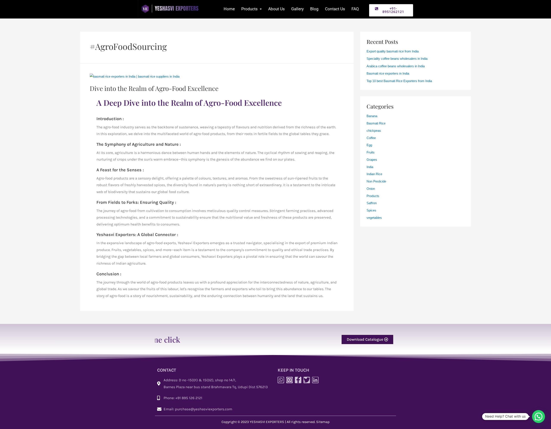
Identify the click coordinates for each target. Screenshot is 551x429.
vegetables (374, 217)
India (370, 167)
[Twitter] (306, 380)
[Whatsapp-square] (281, 380)
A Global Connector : (157, 234)
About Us (276, 8)
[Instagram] (289, 380)
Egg (369, 145)
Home (229, 8)
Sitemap (323, 422)
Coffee (371, 138)
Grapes (372, 159)
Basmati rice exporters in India (388, 73)
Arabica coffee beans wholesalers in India (396, 66)
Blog (314, 8)
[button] (391, 10)
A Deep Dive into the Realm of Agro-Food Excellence (189, 102)
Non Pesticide (376, 181)
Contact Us (335, 8)
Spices (371, 210)
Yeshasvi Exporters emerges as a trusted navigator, (220, 243)
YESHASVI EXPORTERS (267, 422)
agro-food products (209, 134)
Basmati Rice (376, 123)
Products (249, 8)
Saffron (372, 203)
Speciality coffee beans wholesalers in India (397, 58)
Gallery (297, 8)
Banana (372, 116)
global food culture (173, 192)
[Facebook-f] (298, 380)
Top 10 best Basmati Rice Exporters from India (399, 81)
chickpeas (374, 130)
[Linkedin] (315, 380)
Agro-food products (112, 178)
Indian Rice (374, 174)
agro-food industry (118, 127)
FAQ (355, 8)
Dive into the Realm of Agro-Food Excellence (154, 88)
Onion (371, 188)
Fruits (371, 152)
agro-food (128, 210)
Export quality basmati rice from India (393, 51)
